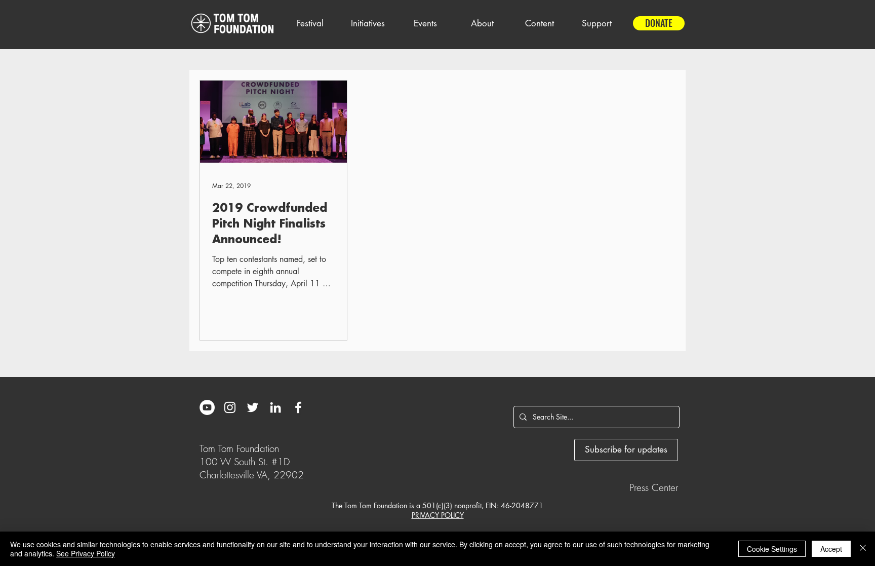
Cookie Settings (772, 549)
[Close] (863, 549)
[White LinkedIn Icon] (275, 407)
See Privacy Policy (85, 553)
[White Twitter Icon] (252, 407)
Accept (831, 549)
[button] (310, 23)
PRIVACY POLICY (438, 515)
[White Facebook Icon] (298, 407)
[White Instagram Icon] (229, 407)
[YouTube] (207, 407)
